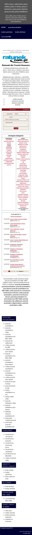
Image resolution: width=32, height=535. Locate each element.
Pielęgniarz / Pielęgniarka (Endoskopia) (16, 249)
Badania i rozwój (23, 142)
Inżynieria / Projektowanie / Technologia (23, 169)
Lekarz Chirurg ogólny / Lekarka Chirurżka (18, 235)
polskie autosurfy (18, 99)
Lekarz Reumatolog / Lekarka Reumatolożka (17, 224)
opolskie (9, 150)
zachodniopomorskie (9, 163)
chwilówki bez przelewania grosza (9, 445)
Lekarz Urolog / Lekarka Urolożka (18, 219)
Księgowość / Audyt (23, 175)
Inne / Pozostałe (23, 167)
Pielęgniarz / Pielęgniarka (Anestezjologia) (16, 255)
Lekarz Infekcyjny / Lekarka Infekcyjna (17, 230)
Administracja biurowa (23, 139)
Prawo (23, 192)
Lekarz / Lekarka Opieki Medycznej (19, 240)
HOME (3, 27)
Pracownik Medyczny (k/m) (17, 260)
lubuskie (9, 144)
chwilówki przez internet (10, 293)
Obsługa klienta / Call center (23, 184)
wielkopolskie (9, 161)
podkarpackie (9, 152)
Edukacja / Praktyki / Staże (23, 152)
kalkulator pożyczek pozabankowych (9, 414)
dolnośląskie (9, 139)
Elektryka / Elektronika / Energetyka (23, 155)
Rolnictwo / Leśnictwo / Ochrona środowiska (23, 196)
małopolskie (9, 147)
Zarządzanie (23, 207)
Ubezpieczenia (23, 205)
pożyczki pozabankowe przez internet (9, 362)
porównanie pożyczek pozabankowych (9, 424)
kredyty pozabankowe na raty (10, 392)
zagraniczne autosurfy (18, 101)
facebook (17, 105)
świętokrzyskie (8, 158)
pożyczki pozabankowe (14, 27)
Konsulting (23, 171)
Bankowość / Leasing (23, 144)
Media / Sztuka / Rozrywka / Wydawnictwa (23, 182)
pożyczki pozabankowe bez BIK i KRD (10, 356)
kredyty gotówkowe (7, 32)
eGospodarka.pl (26, 109)
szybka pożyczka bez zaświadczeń (20, 291)
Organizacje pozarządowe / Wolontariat (23, 188)
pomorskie (8, 155)
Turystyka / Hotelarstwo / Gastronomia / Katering (23, 203)
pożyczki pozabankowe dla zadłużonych (16, 300)
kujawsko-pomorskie (9, 141)
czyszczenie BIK (6, 37)
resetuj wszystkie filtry (16, 216)
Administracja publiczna (23, 141)
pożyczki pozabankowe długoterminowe (16, 302)
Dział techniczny (23, 150)
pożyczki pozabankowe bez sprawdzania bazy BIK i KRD (15, 298)
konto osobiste (9, 470)
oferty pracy (8, 510)
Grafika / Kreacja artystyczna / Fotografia (23, 159)
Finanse (23, 157)
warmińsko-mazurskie (9, 160)
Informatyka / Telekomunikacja (23, 164)
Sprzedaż (23, 200)
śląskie (8, 156)
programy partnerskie (18, 103)
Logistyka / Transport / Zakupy (23, 177)
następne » (21, 271)
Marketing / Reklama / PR (23, 179)
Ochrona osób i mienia (23, 186)
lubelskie (9, 142)
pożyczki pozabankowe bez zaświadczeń (10, 373)
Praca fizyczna (23, 191)
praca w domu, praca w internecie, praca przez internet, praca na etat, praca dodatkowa (16, 44)
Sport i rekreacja (23, 199)
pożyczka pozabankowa (22, 284)
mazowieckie (9, 148)
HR (23, 162)
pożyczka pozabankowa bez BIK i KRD (16, 280)
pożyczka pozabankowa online (19, 304)
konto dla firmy (9, 486)
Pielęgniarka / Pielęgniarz (16, 244)
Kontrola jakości (23, 173)
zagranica (9, 164)
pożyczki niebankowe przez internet (10, 407)
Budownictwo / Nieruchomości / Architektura (23, 148)
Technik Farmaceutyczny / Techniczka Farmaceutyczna (17, 265)
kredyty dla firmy (20, 32)
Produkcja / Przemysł (23, 194)
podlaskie (9, 153)
